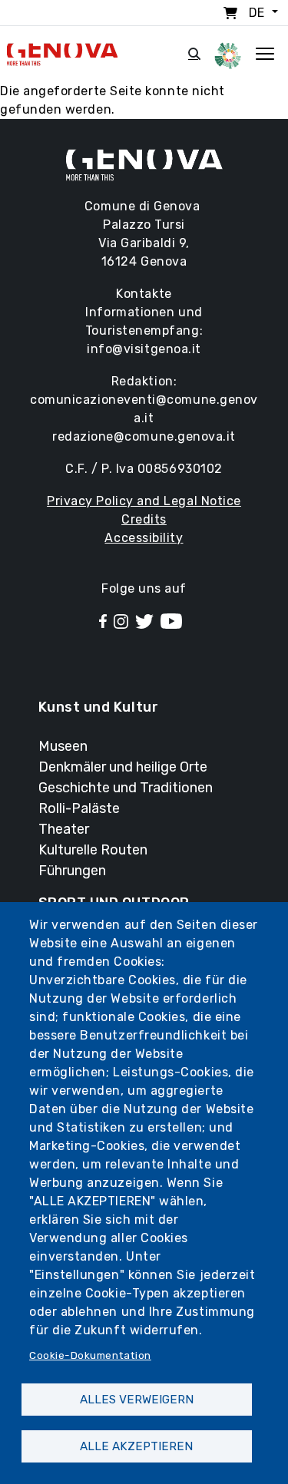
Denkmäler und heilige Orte (122, 767)
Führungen (72, 870)
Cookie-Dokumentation (90, 1355)
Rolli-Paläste (79, 808)
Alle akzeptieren (136, 1446)
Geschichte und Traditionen (125, 787)
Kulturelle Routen (92, 849)
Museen (63, 746)
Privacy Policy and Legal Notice (144, 501)
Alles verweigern (137, 1399)
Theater (63, 829)
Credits (144, 519)
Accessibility (143, 537)
